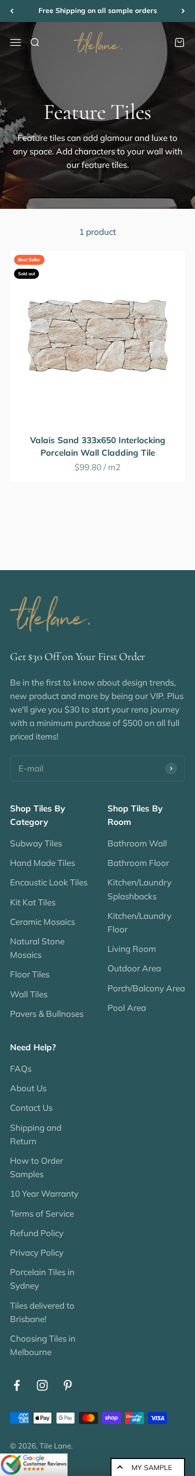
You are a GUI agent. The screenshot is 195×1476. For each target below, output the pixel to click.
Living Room (132, 948)
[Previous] (12, 11)
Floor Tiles (30, 974)
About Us (28, 1088)
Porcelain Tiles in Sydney (42, 1279)
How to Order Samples (36, 1167)
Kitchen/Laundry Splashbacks (140, 889)
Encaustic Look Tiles (49, 882)
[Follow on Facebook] (17, 1385)
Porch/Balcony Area (146, 988)
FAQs (21, 1068)
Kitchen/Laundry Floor (140, 922)
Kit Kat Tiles (33, 902)
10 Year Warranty (44, 1193)
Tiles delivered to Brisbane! (42, 1312)
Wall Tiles (29, 994)
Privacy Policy (37, 1252)
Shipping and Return (36, 1134)
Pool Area (127, 1007)
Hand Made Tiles (42, 862)
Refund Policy (37, 1233)
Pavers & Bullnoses (47, 1013)
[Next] (183, 11)
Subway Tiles (36, 843)
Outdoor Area (134, 968)
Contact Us (31, 1107)
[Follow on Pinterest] (67, 1385)
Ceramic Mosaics (42, 921)
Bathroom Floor (138, 862)
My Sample (152, 1467)
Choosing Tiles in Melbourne (43, 1345)
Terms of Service (42, 1213)
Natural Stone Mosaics (37, 948)
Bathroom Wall (137, 843)
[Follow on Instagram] (42, 1385)
